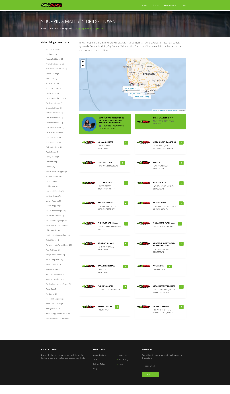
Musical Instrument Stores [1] (57, 225)
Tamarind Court (161, 306)
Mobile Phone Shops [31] (55, 210)
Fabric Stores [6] (51, 152)
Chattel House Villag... (142, 96)
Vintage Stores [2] (52, 308)
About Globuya (99, 355)
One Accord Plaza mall (164, 223)
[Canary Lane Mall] (132, 85)
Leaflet (155, 110)
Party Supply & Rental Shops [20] (58, 245)
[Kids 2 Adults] (138, 85)
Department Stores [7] (54, 132)
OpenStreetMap (172, 110)
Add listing (123, 359)
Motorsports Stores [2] (54, 215)
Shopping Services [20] (54, 279)
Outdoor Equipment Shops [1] (57, 235)
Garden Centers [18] (53, 176)
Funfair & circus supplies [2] (56, 171)
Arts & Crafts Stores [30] (54, 64)
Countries (171, 5)
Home (144, 5)
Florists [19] (50, 166)
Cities (156, 5)
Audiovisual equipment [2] (56, 69)
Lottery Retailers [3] (53, 201)
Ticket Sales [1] (51, 289)
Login (183, 5)
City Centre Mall (106, 182)
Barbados (54, 28)
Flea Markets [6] (51, 161)
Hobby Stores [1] (52, 186)
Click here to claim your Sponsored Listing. (111, 127)
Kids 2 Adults (159, 182)
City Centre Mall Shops (164, 286)
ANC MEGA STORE (105, 202)
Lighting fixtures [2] (53, 196)
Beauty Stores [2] (52, 73)
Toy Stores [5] (51, 294)
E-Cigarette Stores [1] (53, 147)
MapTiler (162, 110)
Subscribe (150, 374)
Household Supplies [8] (54, 191)
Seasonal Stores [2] (53, 264)
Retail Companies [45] (54, 259)
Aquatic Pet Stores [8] (54, 59)
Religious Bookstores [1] (55, 254)
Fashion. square (135, 94)
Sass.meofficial (105, 306)
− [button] (83, 65)
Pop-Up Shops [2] (52, 250)
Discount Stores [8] (53, 137)
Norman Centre (105, 142)
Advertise (123, 355)
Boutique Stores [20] (53, 88)
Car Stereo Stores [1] (53, 103)
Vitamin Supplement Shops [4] (57, 313)
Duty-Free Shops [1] (53, 142)
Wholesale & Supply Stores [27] (57, 318)
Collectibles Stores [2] (54, 113)
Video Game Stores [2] (54, 303)
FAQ (95, 368)
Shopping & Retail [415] (54, 274)
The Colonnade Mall (108, 223)
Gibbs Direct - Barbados (164, 142)
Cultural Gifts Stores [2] (54, 127)
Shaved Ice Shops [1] (53, 269)
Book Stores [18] (52, 83)
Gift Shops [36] (51, 181)
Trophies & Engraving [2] (55, 299)
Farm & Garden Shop (131, 88)
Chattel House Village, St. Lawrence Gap (164, 244)
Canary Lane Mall (106, 266)
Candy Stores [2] (52, 93)
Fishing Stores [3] (52, 157)
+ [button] (83, 61)
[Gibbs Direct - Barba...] (130, 83)
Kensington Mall (106, 243)
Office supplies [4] (52, 230)
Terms (96, 359)
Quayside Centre (105, 162)
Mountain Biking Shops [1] (56, 220)
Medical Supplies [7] (53, 206)
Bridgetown (67, 28)
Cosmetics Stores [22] (54, 122)
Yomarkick (158, 266)
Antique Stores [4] (52, 49)
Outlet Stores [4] (52, 240)
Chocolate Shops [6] (53, 108)
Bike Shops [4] (51, 78)
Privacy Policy (99, 364)
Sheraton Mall (160, 202)
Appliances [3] (51, 54)
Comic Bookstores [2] (54, 117)
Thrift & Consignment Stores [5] (58, 284)
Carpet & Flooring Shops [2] (56, 98)
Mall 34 (156, 162)
